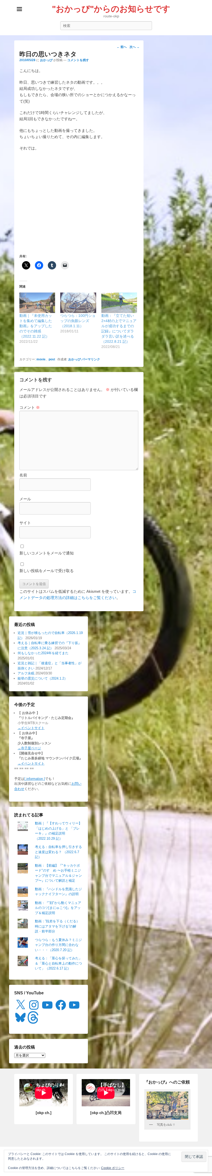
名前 (23, 475)
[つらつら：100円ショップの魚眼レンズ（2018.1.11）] (78, 303)
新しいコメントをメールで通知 (46, 553)
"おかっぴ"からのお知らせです (111, 8)
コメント (29, 407)
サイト (25, 523)
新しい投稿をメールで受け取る (46, 570)
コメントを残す (78, 60)
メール (25, 499)
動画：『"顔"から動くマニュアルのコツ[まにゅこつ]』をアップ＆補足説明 (58, 908)
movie (41, 359)
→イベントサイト (31, 728)
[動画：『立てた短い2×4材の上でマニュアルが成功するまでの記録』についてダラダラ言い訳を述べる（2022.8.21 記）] (119, 303)
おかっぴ (46, 60)
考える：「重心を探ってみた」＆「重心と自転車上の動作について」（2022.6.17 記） (58, 963)
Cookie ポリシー (112, 1168)
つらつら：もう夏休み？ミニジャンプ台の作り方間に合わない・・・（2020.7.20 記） (58, 945)
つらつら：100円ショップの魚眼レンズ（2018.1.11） (77, 320)
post (52, 359)
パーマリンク (90, 359)
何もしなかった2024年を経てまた (43, 653)
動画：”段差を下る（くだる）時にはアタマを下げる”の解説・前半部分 (57, 926)
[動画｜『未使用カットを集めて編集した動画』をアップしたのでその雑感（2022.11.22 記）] (37, 303)
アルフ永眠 (26, 673)
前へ (122, 47)
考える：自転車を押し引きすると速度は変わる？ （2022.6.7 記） (58, 852)
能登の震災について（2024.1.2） (42, 678)
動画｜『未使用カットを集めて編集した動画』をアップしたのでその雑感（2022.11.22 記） (35, 325)
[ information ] (34, 779)
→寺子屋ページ (29, 748)
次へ (135, 47)
